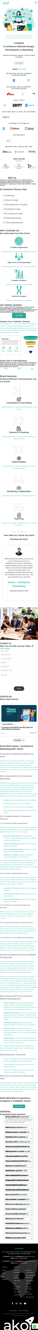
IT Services (28, 1283)
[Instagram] (16, 1304)
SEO (15, 1283)
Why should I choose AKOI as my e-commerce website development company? (17, 1199)
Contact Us (4, 1279)
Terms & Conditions (23, 1310)
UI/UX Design (17, 1292)
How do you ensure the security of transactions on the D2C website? (17, 1151)
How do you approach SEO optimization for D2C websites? (16, 1170)
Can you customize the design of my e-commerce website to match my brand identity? (17, 1146)
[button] (19, 1117)
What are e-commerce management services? (14, 1218)
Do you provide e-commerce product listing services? (16, 1214)
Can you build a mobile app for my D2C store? (17, 1142)
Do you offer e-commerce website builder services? (15, 1209)
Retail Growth (17, 1280)
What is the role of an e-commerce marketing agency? (17, 1204)
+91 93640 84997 (22, 1263)
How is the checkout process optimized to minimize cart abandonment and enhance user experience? (17, 1175)
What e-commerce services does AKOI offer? (16, 1194)
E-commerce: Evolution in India (12, 727)
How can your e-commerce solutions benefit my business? (16, 1127)
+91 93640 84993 (22, 1258)
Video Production (30, 1297)
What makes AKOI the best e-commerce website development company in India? (17, 1228)
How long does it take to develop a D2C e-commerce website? (16, 1137)
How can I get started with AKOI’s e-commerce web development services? (15, 1238)
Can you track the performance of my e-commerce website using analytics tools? (17, 1161)
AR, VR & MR (17, 1295)
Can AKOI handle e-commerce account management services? (17, 1223)
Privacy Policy (13, 1310)
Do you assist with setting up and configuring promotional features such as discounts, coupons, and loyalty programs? (17, 1180)
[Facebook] (12, 1304)
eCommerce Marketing (7, 724)
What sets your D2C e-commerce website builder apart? (16, 1166)
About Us (4, 1270)
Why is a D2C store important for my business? (17, 1117)
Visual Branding (29, 1280)
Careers (4, 1273)
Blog (3, 1276)
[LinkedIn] (20, 1304)
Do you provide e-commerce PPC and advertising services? (17, 1233)
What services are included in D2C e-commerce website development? (17, 1132)
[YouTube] (25, 1304)
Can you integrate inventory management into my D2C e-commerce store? (16, 1156)
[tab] (21, 195)
